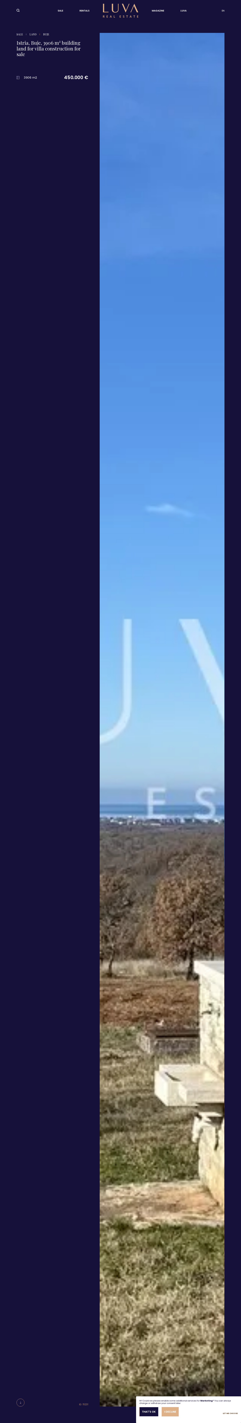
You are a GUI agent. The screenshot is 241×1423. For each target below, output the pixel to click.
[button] (103, 722)
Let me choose (230, 1413)
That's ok (149, 1412)
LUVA (184, 10)
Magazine (158, 10)
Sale (60, 10)
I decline (170, 1412)
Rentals (85, 10)
